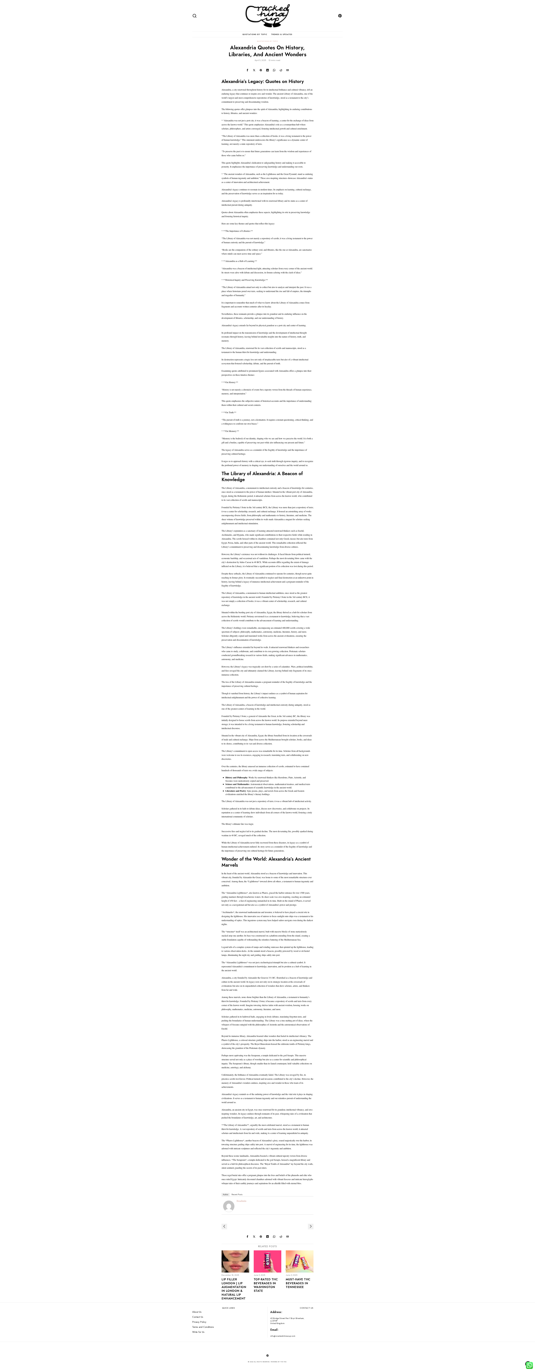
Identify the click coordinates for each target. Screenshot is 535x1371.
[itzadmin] (228, 1205)
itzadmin (241, 1201)
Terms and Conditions (203, 1327)
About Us (196, 1312)
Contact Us (197, 1317)
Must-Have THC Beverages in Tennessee (298, 1283)
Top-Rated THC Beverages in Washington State (266, 1285)
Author (225, 1194)
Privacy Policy (199, 1322)
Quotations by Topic (267, 41)
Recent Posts (237, 1194)
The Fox (283, 1362)
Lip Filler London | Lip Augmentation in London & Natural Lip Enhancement (234, 1289)
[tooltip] (340, 15)
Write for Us (198, 1332)
